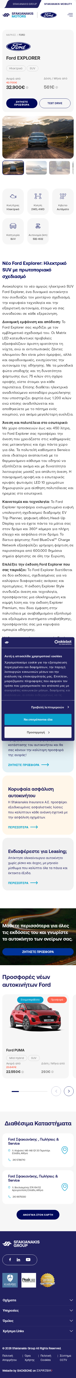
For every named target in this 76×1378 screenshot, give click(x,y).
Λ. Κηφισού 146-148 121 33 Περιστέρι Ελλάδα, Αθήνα (31, 1152)
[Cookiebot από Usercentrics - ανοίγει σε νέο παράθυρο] (55, 642)
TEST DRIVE (55, 103)
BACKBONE (24, 1370)
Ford (22, 35)
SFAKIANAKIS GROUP (25, 4)
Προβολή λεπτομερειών (47, 707)
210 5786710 (19, 1160)
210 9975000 (19, 1196)
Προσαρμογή (36, 732)
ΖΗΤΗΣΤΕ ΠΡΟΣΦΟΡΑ (21, 103)
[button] (67, 137)
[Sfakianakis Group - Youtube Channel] (28, 1259)
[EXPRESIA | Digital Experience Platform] (44, 1370)
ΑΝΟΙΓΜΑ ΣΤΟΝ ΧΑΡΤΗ (38, 1214)
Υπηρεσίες (11, 1310)
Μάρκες (11, 35)
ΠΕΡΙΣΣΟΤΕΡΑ (18, 827)
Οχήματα (9, 1300)
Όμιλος (8, 1320)
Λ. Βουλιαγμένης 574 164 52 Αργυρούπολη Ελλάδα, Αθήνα (27, 1189)
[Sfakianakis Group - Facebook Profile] (10, 1259)
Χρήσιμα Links (13, 1331)
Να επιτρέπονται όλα (38, 719)
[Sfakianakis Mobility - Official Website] (26, 15)
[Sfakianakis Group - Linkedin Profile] (18, 1259)
